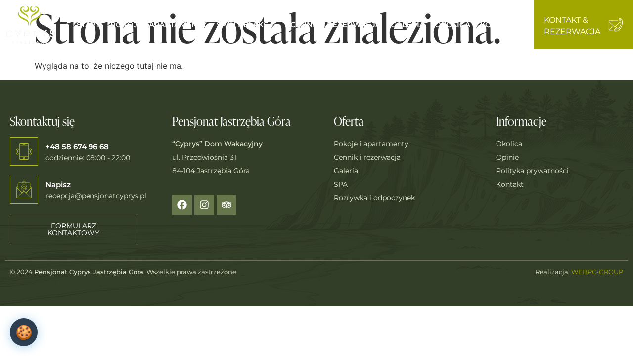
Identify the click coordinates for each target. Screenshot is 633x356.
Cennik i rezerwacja (335, 24)
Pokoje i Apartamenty (158, 24)
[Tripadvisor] (226, 205)
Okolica (452, 24)
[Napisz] (24, 190)
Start (88, 24)
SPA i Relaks (242, 24)
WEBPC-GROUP (597, 272)
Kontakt (498, 24)
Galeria (408, 24)
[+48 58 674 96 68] (24, 151)
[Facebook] (182, 205)
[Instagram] (204, 205)
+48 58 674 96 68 (77, 146)
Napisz (58, 184)
